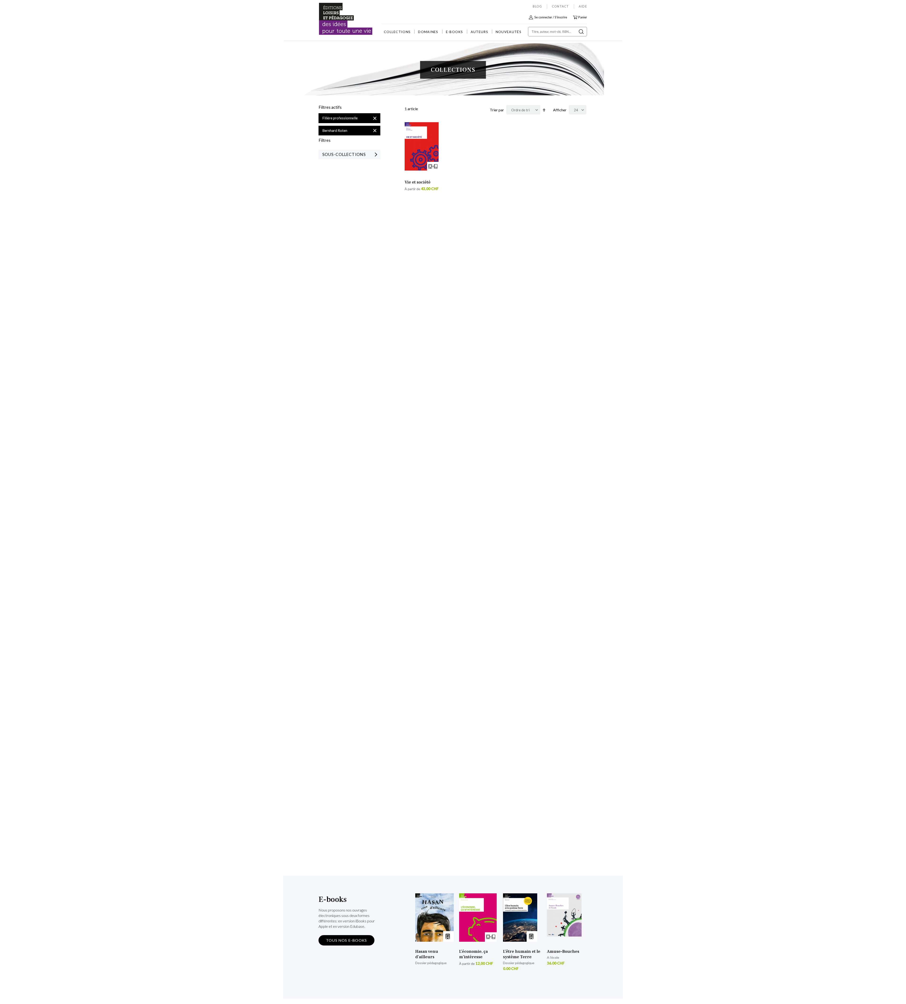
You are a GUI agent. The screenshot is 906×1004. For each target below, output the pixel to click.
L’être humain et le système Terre (521, 954)
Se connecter (543, 17)
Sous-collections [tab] (344, 154)
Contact (560, 6)
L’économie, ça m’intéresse (473, 954)
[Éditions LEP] (336, 19)
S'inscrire (561, 17)
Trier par (497, 110)
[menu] (452, 31)
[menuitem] (397, 31)
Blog (537, 6)
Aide (583, 6)
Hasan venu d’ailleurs (426, 954)
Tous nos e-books (346, 940)
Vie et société (418, 182)
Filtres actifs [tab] (330, 107)
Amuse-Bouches (563, 951)
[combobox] (557, 31)
